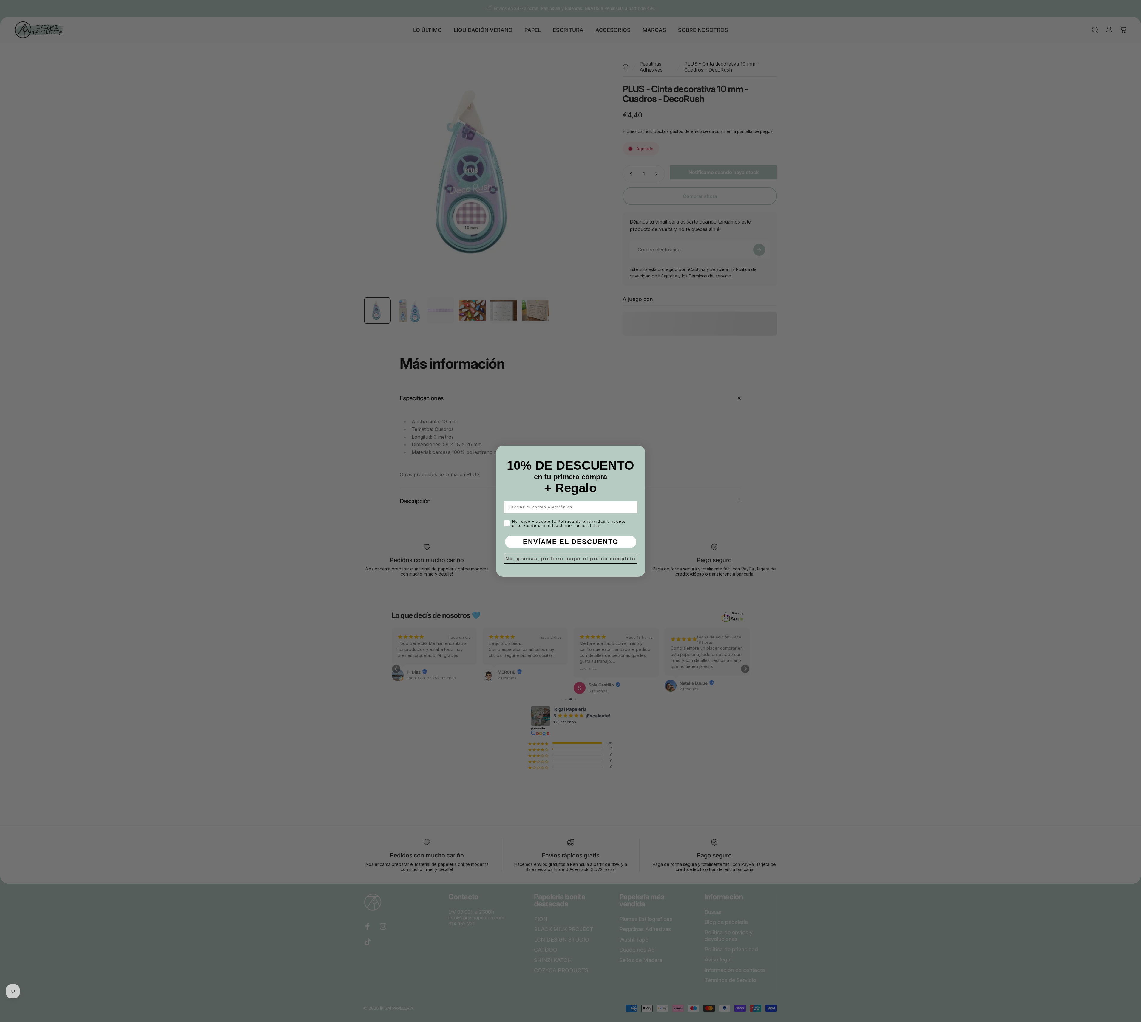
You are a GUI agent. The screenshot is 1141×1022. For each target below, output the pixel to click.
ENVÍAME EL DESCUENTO (570, 541)
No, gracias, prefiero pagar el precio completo (570, 558)
